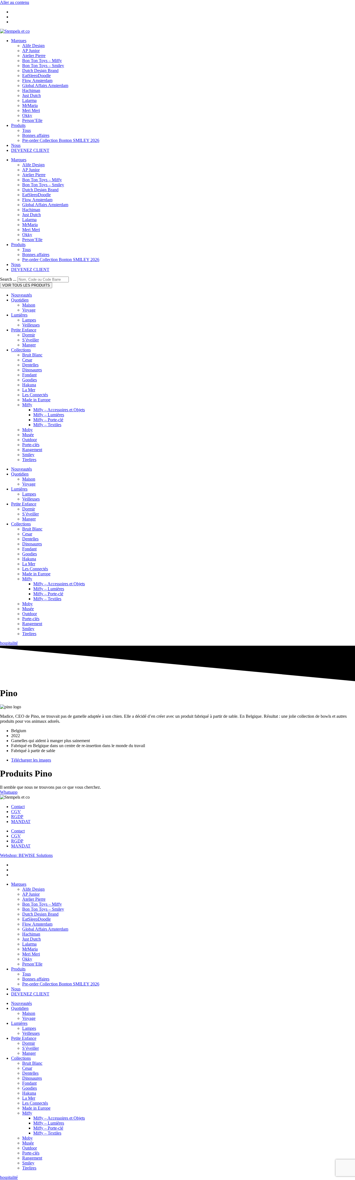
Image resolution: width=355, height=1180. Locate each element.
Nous (16, 145)
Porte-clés (30, 444)
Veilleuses (31, 325)
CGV (16, 811)
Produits (18, 125)
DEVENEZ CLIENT (30, 150)
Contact (18, 806)
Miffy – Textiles (47, 424)
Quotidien (20, 300)
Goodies (29, 379)
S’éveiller (30, 340)
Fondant (29, 374)
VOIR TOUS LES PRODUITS (26, 285)
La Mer (28, 389)
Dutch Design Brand (40, 70)
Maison (28, 305)
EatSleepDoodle (36, 75)
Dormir (28, 335)
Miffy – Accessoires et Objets (59, 409)
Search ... (8, 279)
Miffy (27, 404)
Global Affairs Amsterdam (45, 85)
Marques (18, 40)
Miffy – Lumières (48, 414)
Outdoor (29, 439)
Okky (27, 115)
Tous (26, 130)
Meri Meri (31, 110)
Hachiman (31, 90)
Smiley (28, 454)
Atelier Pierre (33, 55)
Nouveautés (21, 295)
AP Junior (31, 50)
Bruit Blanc (32, 355)
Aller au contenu (14, 2)
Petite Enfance (23, 330)
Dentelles (30, 364)
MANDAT (21, 821)
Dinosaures (32, 369)
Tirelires (29, 459)
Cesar (27, 359)
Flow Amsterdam (37, 80)
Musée (28, 434)
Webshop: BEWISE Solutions (26, 855)
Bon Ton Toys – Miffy (42, 60)
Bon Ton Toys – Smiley (43, 65)
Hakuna (29, 384)
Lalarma (29, 100)
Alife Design (33, 45)
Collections (21, 350)
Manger (29, 345)
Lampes (29, 320)
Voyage (29, 310)
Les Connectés (35, 394)
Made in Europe (36, 399)
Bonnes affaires (35, 135)
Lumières (19, 315)
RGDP (17, 816)
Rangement (32, 449)
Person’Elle (32, 120)
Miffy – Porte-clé (48, 419)
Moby (27, 429)
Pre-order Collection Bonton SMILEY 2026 (60, 140)
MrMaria (30, 105)
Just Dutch (31, 95)
